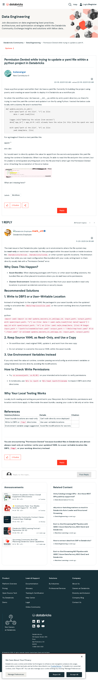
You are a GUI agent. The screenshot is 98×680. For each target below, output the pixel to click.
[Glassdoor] (38, 626)
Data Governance (61, 500)
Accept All (74, 675)
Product (5, 578)
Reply (62, 210)
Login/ (90, 4)
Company (76, 578)
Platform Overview (9, 584)
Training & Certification (35, 593)
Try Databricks (8, 598)
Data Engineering (33, 43)
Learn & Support (33, 578)
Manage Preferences (16, 674)
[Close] (81, 656)
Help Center (30, 598)
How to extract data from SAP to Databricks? (72, 540)
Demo (4, 602)
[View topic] (7, 497)
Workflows (16, 195)
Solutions (53, 578)
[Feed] (33, 626)
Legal (28, 602)
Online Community (33, 607)
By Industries (54, 584)
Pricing (5, 588)
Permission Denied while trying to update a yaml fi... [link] (63, 43)
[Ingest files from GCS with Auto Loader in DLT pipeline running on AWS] (90, 222)
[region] (44, 666)
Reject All (56, 675)
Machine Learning (61, 533)
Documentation (32, 584)
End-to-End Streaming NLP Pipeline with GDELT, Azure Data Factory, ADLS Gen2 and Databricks (71, 527)
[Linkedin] (33, 621)
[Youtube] (43, 626)
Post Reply (84, 474)
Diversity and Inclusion (81, 593)
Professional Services (57, 588)
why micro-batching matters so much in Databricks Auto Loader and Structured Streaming (70, 510)
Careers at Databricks (81, 588)
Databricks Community (14, 5)
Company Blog (78, 598)
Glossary (29, 588)
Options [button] (8, 48)
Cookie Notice (56, 666)
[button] (28, 173)
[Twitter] (43, 621)
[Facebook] (38, 621)
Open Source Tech (9, 593)
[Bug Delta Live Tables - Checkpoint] (94, 222)
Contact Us (76, 602)
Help (75, 4)
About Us (76, 584)
